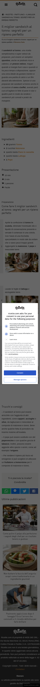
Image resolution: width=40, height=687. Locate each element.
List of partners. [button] (13, 354)
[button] (20, 339)
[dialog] (20, 343)
